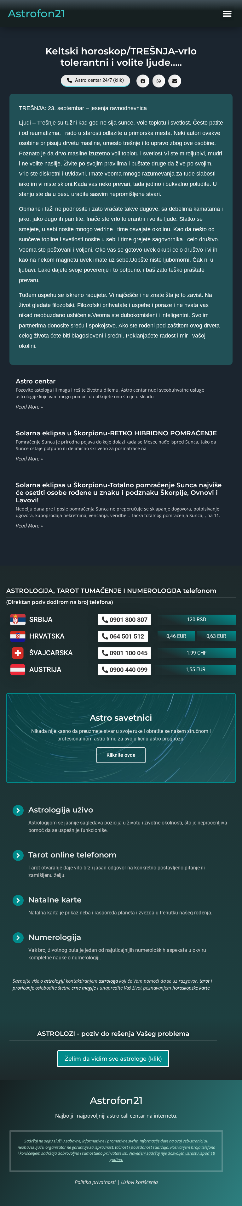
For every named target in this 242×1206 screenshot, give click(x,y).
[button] (227, 13)
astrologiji (54, 981)
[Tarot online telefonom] (18, 855)
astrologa (108, 981)
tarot (204, 981)
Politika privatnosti (95, 1182)
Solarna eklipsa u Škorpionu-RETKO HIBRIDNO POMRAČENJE (116, 433)
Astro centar (35, 381)
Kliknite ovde (121, 755)
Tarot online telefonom (72, 854)
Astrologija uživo (60, 809)
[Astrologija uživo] (18, 810)
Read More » (29, 406)
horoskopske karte (191, 988)
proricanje (23, 988)
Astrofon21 (36, 13)
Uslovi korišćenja (139, 1182)
